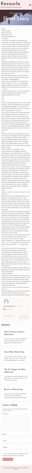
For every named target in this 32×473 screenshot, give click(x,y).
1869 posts (19, 306)
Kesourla (10, 4)
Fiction (7, 309)
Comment (5, 413)
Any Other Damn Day (14, 352)
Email (5, 441)
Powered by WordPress (9, 467)
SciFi (10, 309)
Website (5, 447)
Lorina (23, 467)
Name (4, 434)
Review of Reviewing (13, 389)
